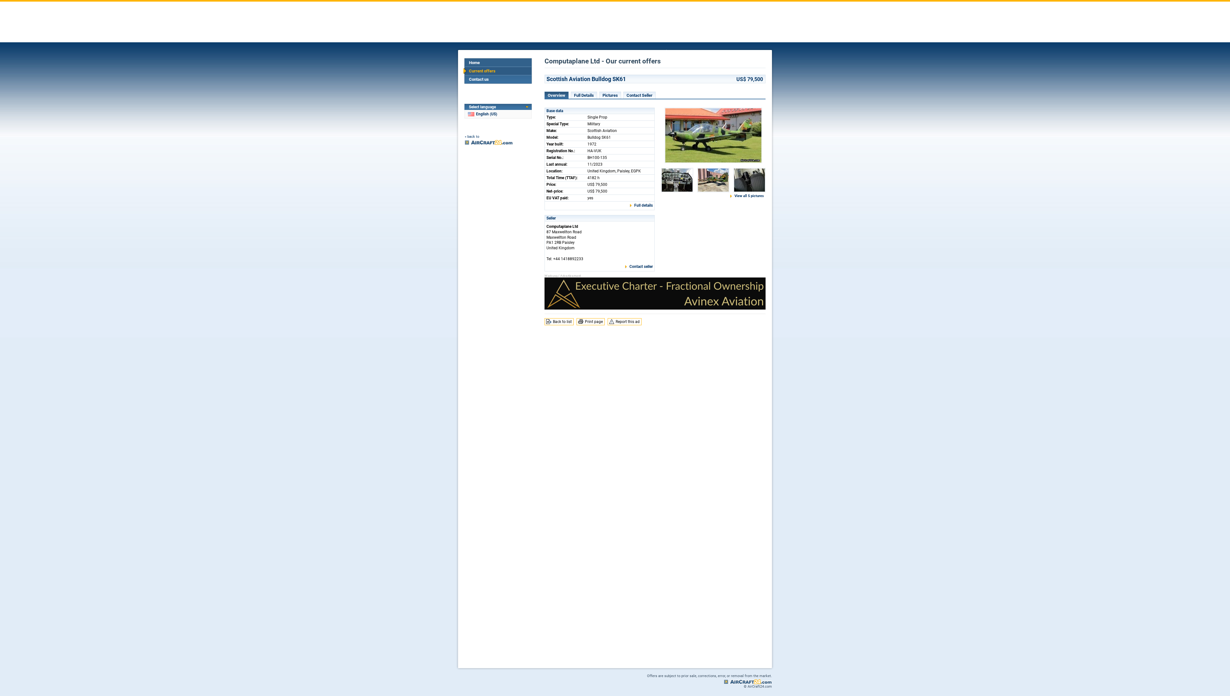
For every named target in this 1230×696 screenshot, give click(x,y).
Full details (643, 205)
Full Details (584, 95)
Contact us (479, 79)
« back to (472, 137)
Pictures (610, 95)
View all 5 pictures (749, 196)
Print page (594, 321)
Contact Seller (639, 95)
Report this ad (628, 321)
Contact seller (641, 266)
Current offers (482, 71)
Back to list (562, 321)
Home (474, 62)
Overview (556, 95)
